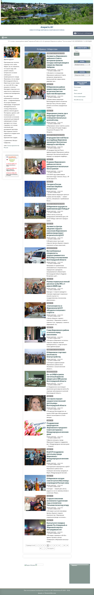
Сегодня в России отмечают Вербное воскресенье (54, 186)
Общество (50, 84)
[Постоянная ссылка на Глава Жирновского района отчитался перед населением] (35, 335)
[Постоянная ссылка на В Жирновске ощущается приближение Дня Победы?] (35, 211)
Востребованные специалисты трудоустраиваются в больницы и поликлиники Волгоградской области (57, 255)
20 (64, 545)
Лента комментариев (79, 96)
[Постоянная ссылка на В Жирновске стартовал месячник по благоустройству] (35, 357)
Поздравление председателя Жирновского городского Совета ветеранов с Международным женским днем (57, 429)
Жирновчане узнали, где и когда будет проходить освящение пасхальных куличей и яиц (57, 116)
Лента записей (78, 93)
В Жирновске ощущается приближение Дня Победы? (58, 207)
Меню (5, 37)
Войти (75, 90)
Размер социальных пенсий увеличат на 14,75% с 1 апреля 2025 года (58, 283)
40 (40, 548)
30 (67, 545)
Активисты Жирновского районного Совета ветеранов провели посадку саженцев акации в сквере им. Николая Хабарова (58, 61)
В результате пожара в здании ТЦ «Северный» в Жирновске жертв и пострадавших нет (57, 526)
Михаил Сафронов (51, 69)
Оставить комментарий (54, 70)
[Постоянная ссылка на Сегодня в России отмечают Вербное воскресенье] (35, 189)
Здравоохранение (52, 248)
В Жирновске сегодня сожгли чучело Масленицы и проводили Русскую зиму (58, 480)
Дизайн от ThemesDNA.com (47, 593)
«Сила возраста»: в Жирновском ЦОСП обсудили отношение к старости (56, 309)
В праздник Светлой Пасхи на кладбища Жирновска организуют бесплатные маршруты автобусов (57, 141)
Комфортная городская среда (55, 53)
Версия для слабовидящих (84, 33)
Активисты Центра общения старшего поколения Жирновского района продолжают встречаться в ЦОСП (57, 231)
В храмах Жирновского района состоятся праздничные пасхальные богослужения (57, 165)
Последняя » (50, 548)
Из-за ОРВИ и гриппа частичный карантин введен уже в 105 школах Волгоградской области (57, 377)
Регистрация (77, 87)
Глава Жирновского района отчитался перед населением (58, 332)
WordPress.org (78, 99)
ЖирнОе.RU (47, 27)
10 (59, 545)
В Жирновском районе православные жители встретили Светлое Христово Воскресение (56, 90)
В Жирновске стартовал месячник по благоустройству (56, 354)
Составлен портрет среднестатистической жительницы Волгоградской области (56, 402)
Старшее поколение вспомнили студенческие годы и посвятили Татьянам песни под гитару (58, 501)
